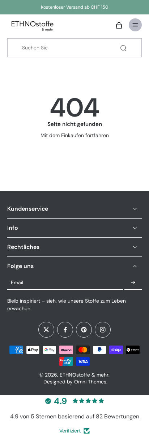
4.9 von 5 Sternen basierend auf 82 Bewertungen (74, 416)
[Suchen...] (123, 48)
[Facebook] (65, 330)
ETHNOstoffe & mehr (84, 375)
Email (17, 282)
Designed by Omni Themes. (75, 381)
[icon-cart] (119, 25)
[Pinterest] (84, 330)
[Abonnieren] (133, 283)
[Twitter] (46, 330)
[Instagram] (103, 330)
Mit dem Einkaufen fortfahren (75, 135)
